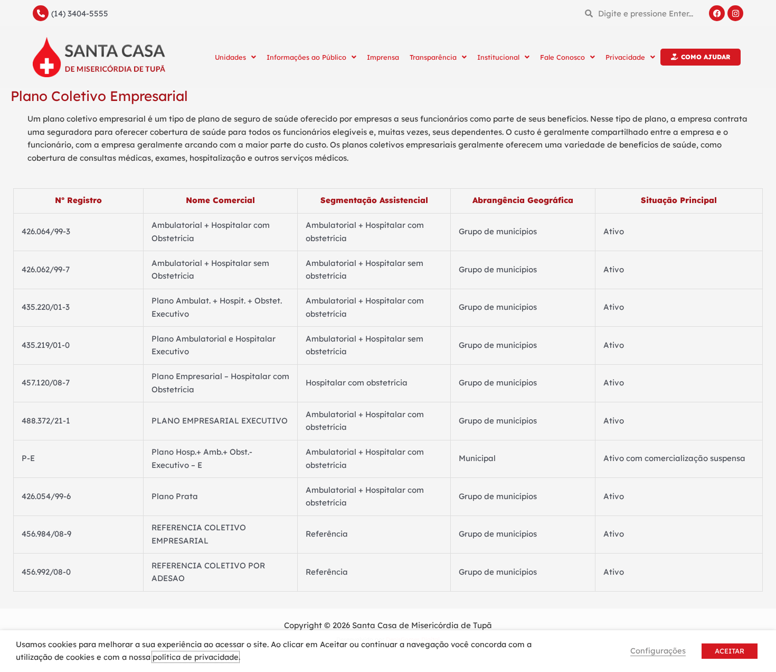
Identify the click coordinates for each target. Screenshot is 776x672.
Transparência (433, 57)
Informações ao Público (306, 57)
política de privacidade (196, 657)
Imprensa (383, 57)
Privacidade (625, 57)
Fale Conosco (562, 57)
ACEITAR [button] (729, 651)
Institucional (498, 57)
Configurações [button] (658, 651)
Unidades (230, 57)
